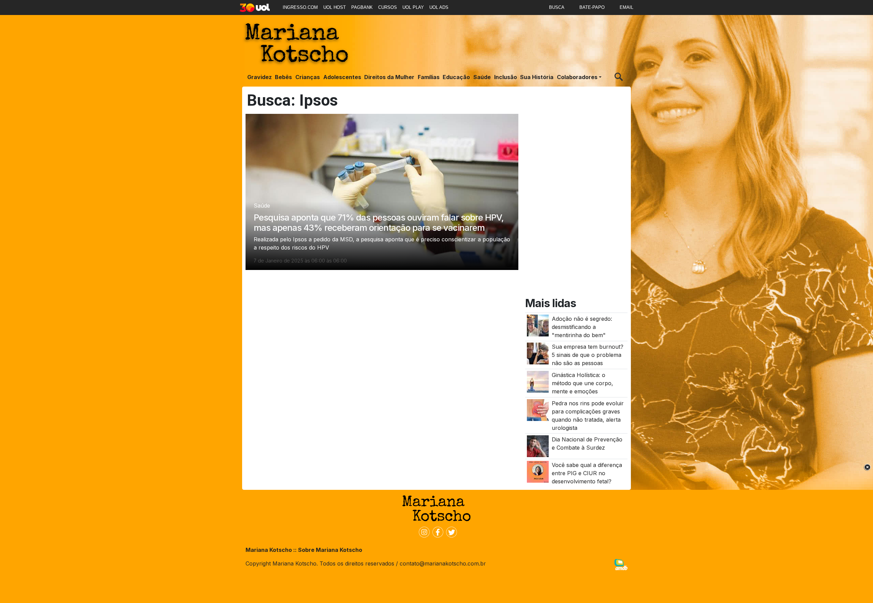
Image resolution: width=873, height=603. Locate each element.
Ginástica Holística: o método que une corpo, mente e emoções (582, 383)
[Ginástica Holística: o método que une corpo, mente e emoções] (538, 381)
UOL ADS (438, 7)
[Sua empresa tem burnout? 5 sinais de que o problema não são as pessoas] (538, 353)
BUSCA (556, 7)
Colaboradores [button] (577, 77)
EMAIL (626, 7)
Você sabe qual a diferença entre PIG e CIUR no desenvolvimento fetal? (587, 473)
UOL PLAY (413, 7)
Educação (456, 77)
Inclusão (505, 77)
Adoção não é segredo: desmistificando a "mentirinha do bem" (582, 326)
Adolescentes (342, 77)
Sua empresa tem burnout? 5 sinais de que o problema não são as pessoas (587, 354)
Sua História (536, 77)
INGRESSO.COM (300, 7)
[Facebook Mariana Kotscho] (436, 531)
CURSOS (387, 7)
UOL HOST (334, 7)
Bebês (283, 77)
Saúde (482, 77)
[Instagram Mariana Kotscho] (423, 531)
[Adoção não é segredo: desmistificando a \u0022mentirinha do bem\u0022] (538, 324)
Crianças (307, 77)
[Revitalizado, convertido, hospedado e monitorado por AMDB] (621, 564)
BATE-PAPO (592, 7)
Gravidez (259, 77)
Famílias (429, 77)
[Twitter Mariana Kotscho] (450, 531)
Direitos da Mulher (389, 77)
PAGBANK (362, 7)
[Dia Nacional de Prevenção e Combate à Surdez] (538, 445)
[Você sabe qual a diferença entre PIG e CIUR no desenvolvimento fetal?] (538, 471)
